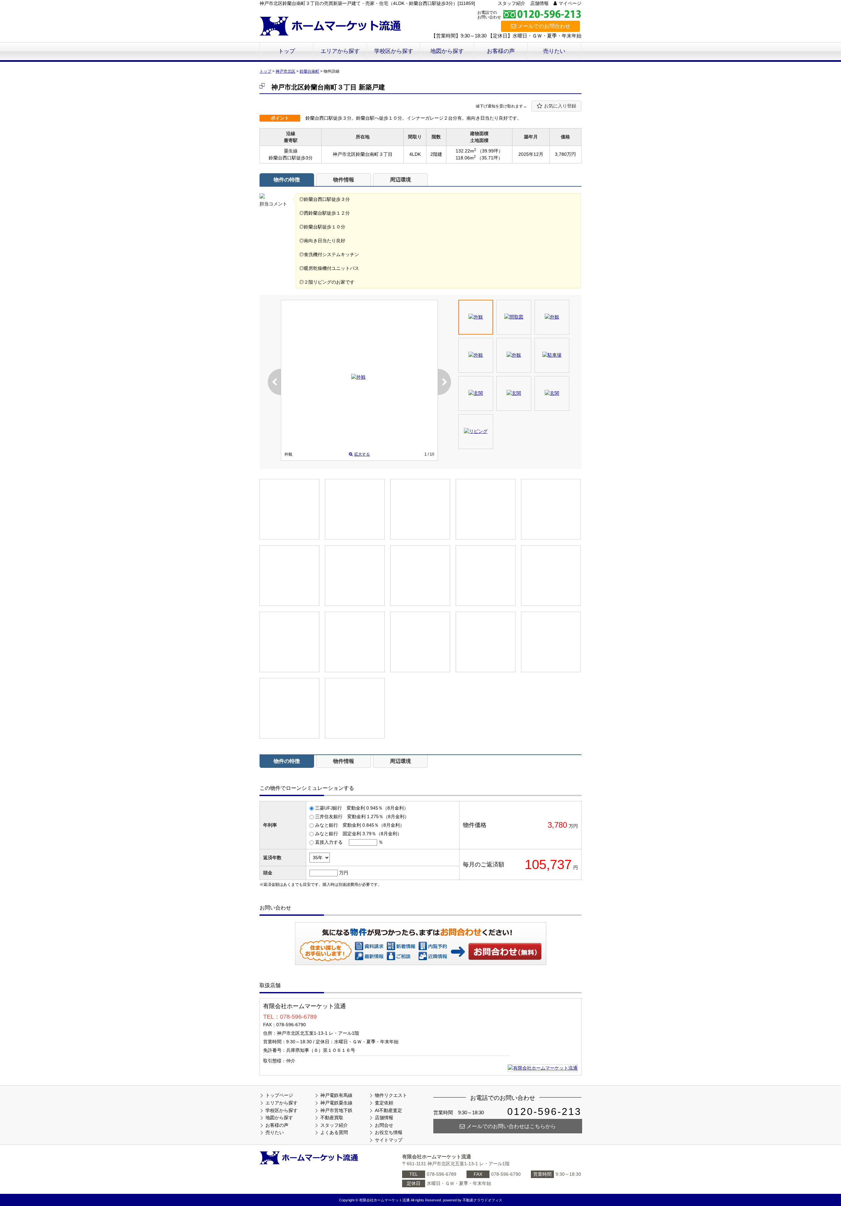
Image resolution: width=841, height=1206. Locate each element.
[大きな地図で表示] (543, 1068)
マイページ (569, 3)
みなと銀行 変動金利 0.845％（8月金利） (359, 825)
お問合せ (384, 1125)
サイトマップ (388, 1140)
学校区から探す (393, 51)
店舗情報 (539, 3)
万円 (343, 872)
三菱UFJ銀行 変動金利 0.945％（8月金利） (361, 808)
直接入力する (329, 842)
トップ (286, 51)
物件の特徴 (287, 179)
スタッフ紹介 (511, 3)
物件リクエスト (391, 1095)
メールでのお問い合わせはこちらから (511, 1126)
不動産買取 (331, 1117)
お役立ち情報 (388, 1132)
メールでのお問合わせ (544, 26)
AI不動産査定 (388, 1110)
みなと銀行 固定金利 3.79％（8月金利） (358, 833)
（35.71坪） (490, 157)
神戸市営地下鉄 (336, 1110)
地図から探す (447, 51)
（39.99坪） (490, 151)
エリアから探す (340, 51)
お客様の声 (501, 51)
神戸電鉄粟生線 (336, 1102)
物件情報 (343, 179)
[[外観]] (358, 377)
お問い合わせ (505, 951)
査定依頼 (384, 1102)
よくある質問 (334, 1132)
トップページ (279, 1095)
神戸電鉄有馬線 (336, 1095)
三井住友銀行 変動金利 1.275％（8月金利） (362, 816)
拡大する (362, 454)
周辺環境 (400, 179)
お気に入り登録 (560, 105)
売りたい (554, 51)
